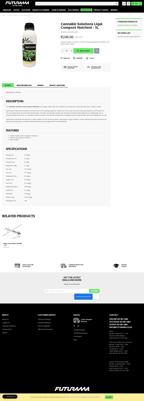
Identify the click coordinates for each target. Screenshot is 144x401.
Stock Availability (44, 326)
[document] (72, 397)
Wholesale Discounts (45, 329)
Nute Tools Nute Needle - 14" (12, 244)
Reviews (40, 85)
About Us (5, 319)
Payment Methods (44, 323)
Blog (75, 340)
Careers (5, 333)
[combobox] (76, 3)
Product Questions (57, 85)
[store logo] (17, 3)
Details (8, 85)
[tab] (8, 85)
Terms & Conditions (9, 326)
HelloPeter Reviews (81, 333)
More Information (24, 85)
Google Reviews (79, 330)
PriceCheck (78, 336)
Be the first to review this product (69, 32)
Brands (113, 10)
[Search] (116, 3)
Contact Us (6, 323)
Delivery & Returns (44, 319)
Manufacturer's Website (13, 92)
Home (3, 15)
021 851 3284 (17, 5)
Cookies (67, 397)
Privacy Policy (77, 397)
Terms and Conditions (93, 397)
